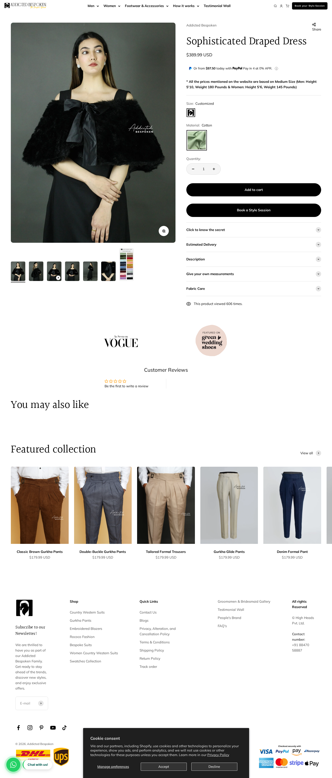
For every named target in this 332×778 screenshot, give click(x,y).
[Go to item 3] (54, 272)
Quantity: (193, 159)
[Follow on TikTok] (64, 728)
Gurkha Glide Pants (229, 552)
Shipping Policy (152, 650)
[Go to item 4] (72, 272)
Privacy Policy (218, 755)
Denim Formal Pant (292, 552)
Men (91, 6)
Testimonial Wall (217, 6)
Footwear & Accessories (144, 6)
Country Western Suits (87, 612)
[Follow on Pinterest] (41, 728)
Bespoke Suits (81, 645)
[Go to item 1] (18, 272)
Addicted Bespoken (201, 25)
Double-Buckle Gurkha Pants (102, 552)
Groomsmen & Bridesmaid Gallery (244, 601)
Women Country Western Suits (94, 653)
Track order (148, 666)
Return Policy (150, 658)
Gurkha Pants (80, 620)
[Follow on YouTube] (53, 728)
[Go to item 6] (108, 272)
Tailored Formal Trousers (166, 552)
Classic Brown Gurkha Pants (40, 552)
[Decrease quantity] (193, 169)
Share (316, 29)
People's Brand (229, 618)
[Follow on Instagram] (30, 728)
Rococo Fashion (82, 637)
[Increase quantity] (213, 169)
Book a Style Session (254, 210)
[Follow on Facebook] (18, 728)
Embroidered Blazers (86, 628)
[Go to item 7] (126, 265)
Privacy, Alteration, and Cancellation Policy (158, 631)
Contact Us (148, 612)
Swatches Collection (85, 661)
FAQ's (222, 626)
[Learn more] (276, 68)
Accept (163, 766)
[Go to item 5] (90, 272)
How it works (184, 6)
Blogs (144, 620)
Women (109, 6)
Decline (214, 766)
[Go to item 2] (36, 272)
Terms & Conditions (155, 642)
